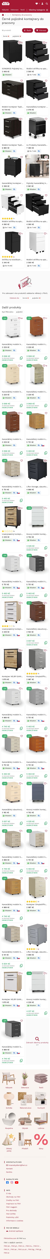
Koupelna (9, 1128)
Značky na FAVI (12, 1200)
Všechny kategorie (37, 10)
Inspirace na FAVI (13, 1204)
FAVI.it (7, 1249)
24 (22, 366)
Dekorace (14, 10)
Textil (22, 10)
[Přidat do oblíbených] (22, 80)
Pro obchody (11, 1210)
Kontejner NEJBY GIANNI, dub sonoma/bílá (20, 999)
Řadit (29, 30)
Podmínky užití (12, 1217)
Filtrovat (42, 30)
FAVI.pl (14, 1246)
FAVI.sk (7, 1246)
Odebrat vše (14, 298)
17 (46, 318)
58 (22, 318)
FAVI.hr (36, 1246)
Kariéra (9, 1172)
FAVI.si (6, 1253)
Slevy (41, 1149)
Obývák (25, 1128)
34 (22, 413)
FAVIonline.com (10, 1238)
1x (13, 257)
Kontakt (9, 1169)
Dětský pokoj (9, 1150)
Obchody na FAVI (13, 1197)
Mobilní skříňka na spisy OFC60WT (17, 221)
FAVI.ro (21, 1246)
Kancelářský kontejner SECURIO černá (18, 183)
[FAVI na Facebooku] (7, 1182)
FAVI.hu (29, 1246)
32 (22, 508)
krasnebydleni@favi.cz (18, 1165)
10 (22, 43)
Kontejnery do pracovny (22, 15)
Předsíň (25, 1149)
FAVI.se (14, 1249)
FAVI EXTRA (11, 1214)
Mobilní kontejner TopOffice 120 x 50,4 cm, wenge (23, 107)
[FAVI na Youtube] (16, 1182)
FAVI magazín (11, 1207)
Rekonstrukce (25, 1108)
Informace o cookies (14, 1221)
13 (46, 43)
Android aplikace (16, 1231)
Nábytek (5, 10)
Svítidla (9, 1108)
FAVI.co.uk (22, 1249)
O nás (8, 1193)
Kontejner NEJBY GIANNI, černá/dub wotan (20, 676)
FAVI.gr (39, 1249)
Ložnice (41, 1128)
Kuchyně (41, 1108)
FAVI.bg (31, 1249)
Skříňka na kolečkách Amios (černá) (17, 260)
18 (46, 366)
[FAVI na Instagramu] (12, 1182)
